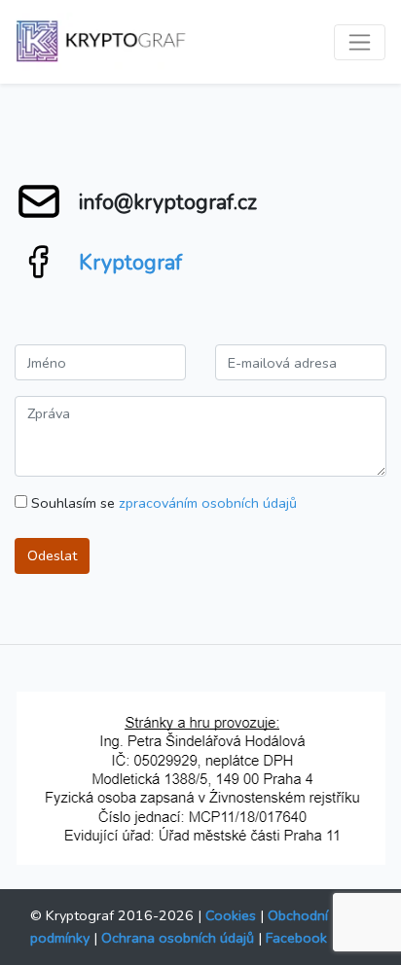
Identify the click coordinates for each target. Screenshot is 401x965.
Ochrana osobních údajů (177, 937)
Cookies (230, 915)
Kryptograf (130, 262)
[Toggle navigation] (359, 42)
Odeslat (52, 555)
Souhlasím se (162, 503)
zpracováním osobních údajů (208, 503)
